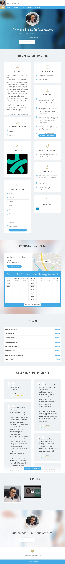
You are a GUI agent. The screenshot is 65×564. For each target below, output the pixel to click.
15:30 (32, 283)
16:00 (32, 286)
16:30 (32, 290)
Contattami (41, 42)
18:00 (32, 299)
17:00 (8, 283)
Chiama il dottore (15, 266)
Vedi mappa (46, 261)
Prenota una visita (33, 561)
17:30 (8, 286)
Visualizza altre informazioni (47, 135)
